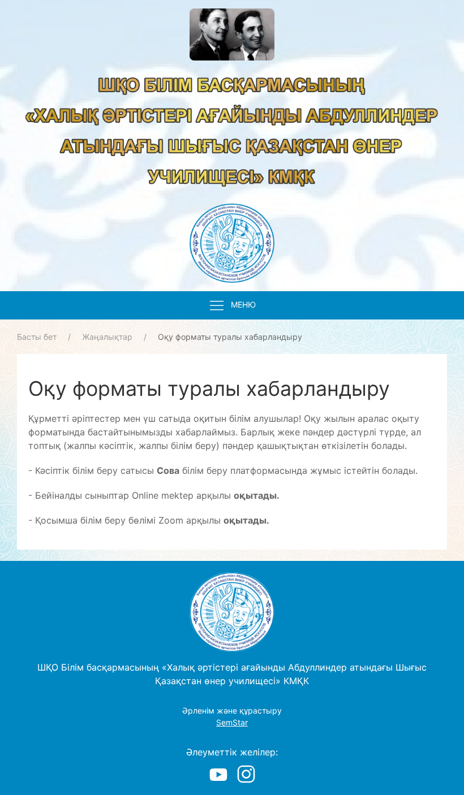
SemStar (232, 722)
